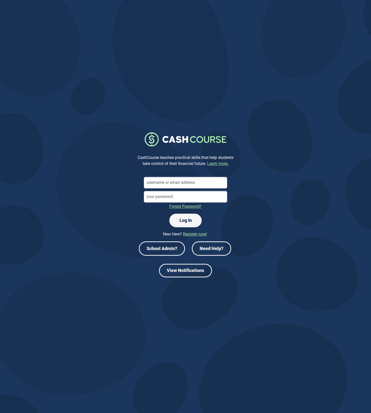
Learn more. (217, 163)
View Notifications (185, 270)
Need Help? (211, 248)
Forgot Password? (185, 206)
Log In (185, 220)
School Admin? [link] (162, 248)
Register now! (195, 234)
